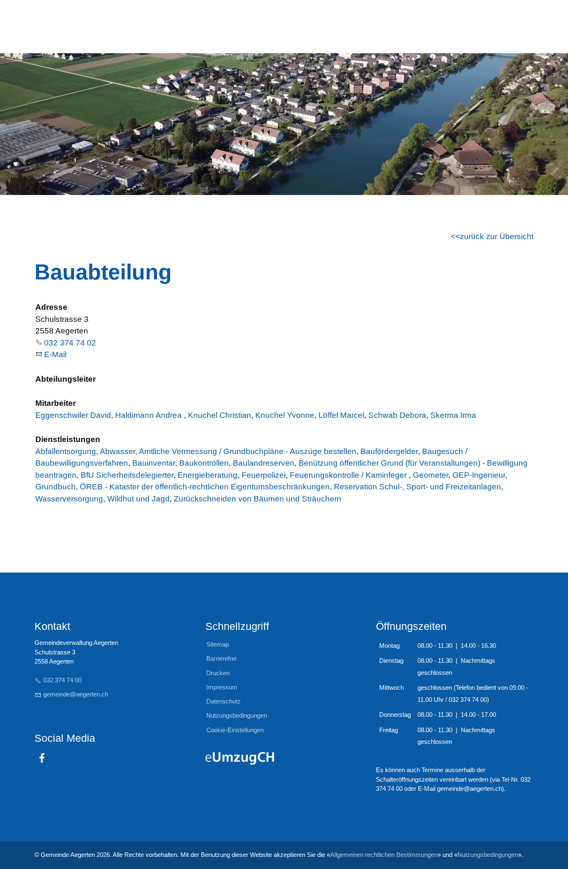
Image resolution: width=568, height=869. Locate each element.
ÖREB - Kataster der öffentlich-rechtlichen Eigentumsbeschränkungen (205, 486)
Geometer (430, 475)
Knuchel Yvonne (284, 415)
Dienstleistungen (67, 439)
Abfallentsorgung (65, 451)
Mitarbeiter (55, 403)
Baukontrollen (204, 463)
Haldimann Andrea (149, 415)
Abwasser (117, 451)
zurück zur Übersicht (496, 236)
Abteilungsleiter (65, 379)
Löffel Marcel (341, 415)
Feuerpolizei (264, 475)
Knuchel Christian (219, 415)
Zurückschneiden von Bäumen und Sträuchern (257, 498)
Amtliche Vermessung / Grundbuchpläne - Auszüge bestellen (247, 451)
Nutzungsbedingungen (487, 854)
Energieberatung (207, 475)
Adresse (51, 307)
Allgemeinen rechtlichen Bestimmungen (383, 854)
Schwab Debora (397, 415)
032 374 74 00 (62, 680)
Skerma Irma (453, 415)
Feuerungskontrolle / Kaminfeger (349, 475)
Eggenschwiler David (73, 415)
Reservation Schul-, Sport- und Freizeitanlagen (417, 486)
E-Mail (55, 354)
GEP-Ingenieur (478, 475)
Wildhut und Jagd (138, 498)
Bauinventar (153, 463)
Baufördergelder (389, 451)
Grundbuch (55, 486)
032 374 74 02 (70, 342)
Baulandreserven (263, 463)
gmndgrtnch (75, 694)
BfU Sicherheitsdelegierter (127, 475)
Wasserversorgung (69, 498)
